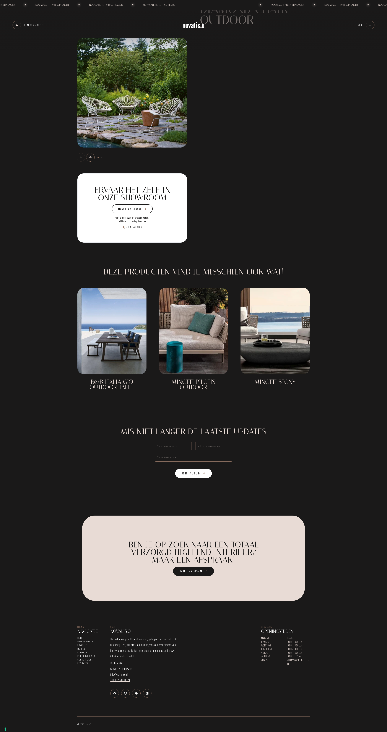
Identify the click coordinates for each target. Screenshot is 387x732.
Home (80, 637)
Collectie (82, 652)
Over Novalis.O (85, 641)
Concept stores (85, 659)
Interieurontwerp (86, 655)
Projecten (82, 663)
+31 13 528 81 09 (134, 227)
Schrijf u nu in (191, 473)
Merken (81, 648)
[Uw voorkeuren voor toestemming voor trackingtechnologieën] (5, 729)
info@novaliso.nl (119, 674)
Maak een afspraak (129, 209)
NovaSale (82, 645)
